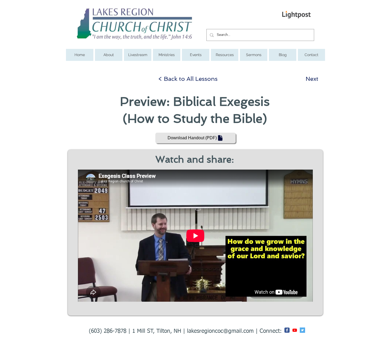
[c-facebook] (287, 330)
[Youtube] (294, 330)
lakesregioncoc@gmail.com (220, 331)
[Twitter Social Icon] (302, 330)
